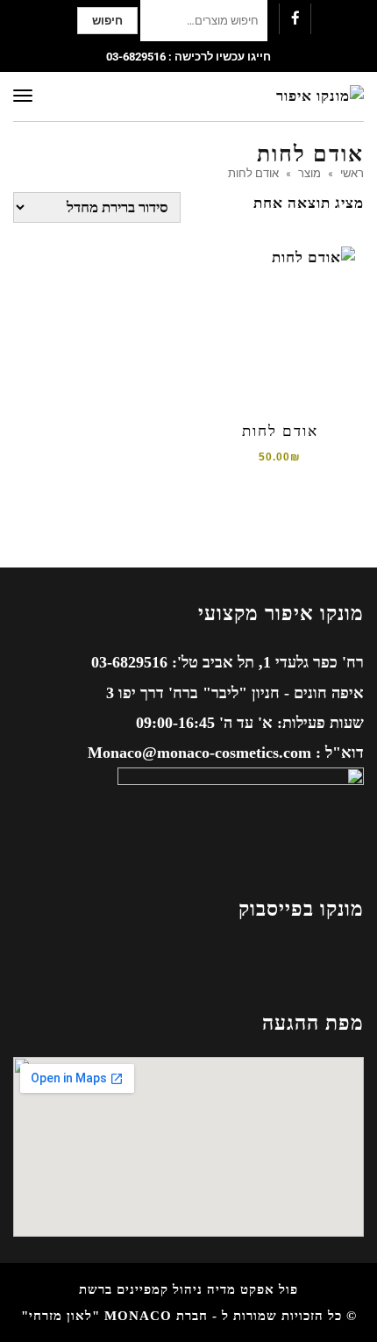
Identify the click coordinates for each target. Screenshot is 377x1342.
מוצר (309, 173)
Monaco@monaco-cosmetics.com (199, 752)
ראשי (352, 173)
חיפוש (107, 20)
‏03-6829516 (136, 56)
